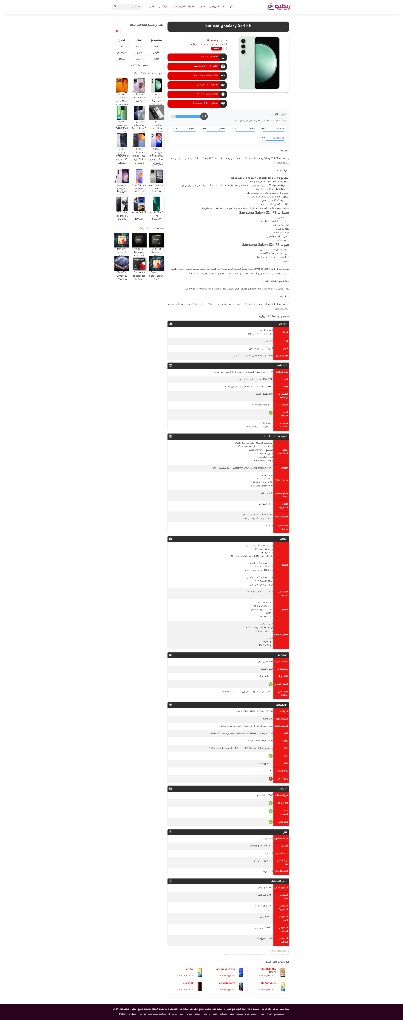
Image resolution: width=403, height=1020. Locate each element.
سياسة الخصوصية (157, 1014)
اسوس (189, 1014)
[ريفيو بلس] (279, 7)
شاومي (156, 53)
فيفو (139, 53)
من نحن (142, 1014)
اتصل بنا (132, 1014)
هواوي (122, 40)
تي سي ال (172, 1014)
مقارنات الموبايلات (184, 7)
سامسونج (156, 40)
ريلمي (139, 46)
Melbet (122, 1014)
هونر (122, 46)
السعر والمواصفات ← (266, 976)
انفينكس (122, 53)
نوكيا (156, 59)
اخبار (203, 7)
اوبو (156, 46)
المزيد (151, 7)
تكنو (181, 1014)
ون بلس (139, 59)
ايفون (139, 40)
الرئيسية (228, 7)
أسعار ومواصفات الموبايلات (203, 44)
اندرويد (215, 7)
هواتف (164, 7)
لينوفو (122, 59)
